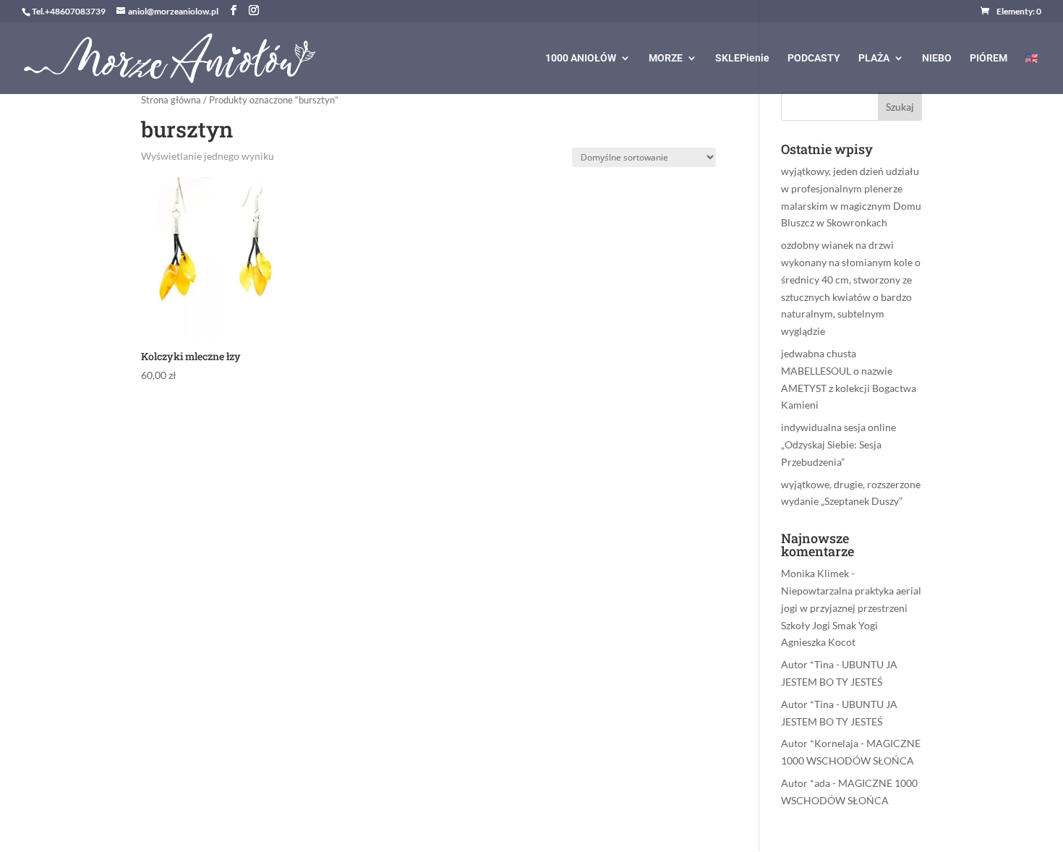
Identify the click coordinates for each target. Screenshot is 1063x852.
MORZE (666, 58)
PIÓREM (988, 58)
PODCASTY (813, 58)
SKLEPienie (742, 58)
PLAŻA (873, 58)
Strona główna (171, 100)
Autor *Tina (807, 664)
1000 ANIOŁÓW (580, 58)
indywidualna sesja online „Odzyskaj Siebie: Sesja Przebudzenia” (838, 444)
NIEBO (937, 58)
